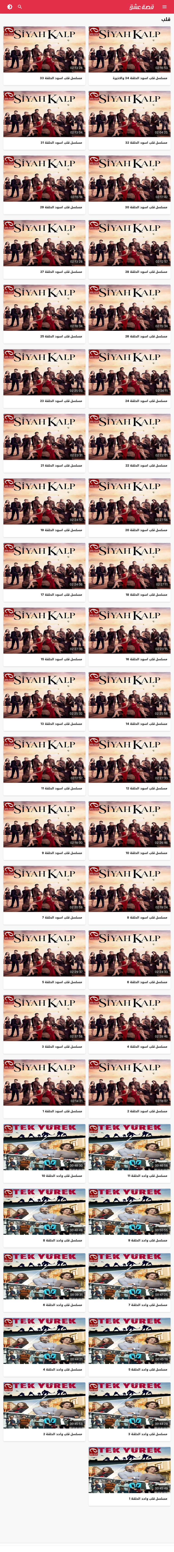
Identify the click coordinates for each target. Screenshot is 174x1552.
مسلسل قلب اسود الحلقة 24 (146, 401)
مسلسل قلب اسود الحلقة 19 (61, 530)
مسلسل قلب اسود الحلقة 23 (61, 401)
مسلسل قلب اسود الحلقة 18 (146, 595)
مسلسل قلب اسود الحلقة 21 (61, 465)
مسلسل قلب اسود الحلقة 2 (147, 1111)
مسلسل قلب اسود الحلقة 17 (61, 595)
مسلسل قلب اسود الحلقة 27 (61, 272)
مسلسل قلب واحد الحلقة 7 (147, 1305)
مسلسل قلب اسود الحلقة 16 (146, 659)
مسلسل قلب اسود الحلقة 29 (61, 207)
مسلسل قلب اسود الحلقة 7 (62, 917)
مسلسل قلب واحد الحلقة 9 (147, 1240)
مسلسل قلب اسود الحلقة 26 (146, 336)
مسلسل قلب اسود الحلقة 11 (61, 788)
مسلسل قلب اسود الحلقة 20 (146, 530)
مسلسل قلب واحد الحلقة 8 (62, 1240)
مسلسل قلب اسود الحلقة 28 (146, 272)
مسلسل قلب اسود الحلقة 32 (146, 143)
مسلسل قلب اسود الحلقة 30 (146, 207)
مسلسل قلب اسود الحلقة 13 (61, 724)
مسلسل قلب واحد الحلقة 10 (62, 1176)
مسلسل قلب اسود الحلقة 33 (61, 78)
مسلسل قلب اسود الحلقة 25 (61, 336)
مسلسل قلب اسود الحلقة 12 (146, 788)
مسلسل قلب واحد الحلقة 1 (148, 1499)
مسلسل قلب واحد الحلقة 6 (62, 1305)
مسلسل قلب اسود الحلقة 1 (62, 1111)
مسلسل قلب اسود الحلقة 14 (146, 724)
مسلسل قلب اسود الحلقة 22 (146, 465)
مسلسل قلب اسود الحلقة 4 (147, 1047)
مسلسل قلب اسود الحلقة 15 (61, 659)
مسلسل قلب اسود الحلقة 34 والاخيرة (140, 78)
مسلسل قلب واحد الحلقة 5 (147, 1369)
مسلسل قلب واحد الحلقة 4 (62, 1369)
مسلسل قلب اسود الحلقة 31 (61, 143)
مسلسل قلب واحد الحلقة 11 (147, 1176)
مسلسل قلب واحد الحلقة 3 (147, 1434)
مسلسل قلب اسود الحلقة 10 (146, 853)
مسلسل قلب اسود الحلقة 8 (147, 917)
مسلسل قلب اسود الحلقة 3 (62, 1047)
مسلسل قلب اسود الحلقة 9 (62, 853)
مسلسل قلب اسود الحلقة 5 (62, 982)
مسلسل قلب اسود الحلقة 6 (147, 982)
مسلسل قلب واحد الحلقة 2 (62, 1434)
